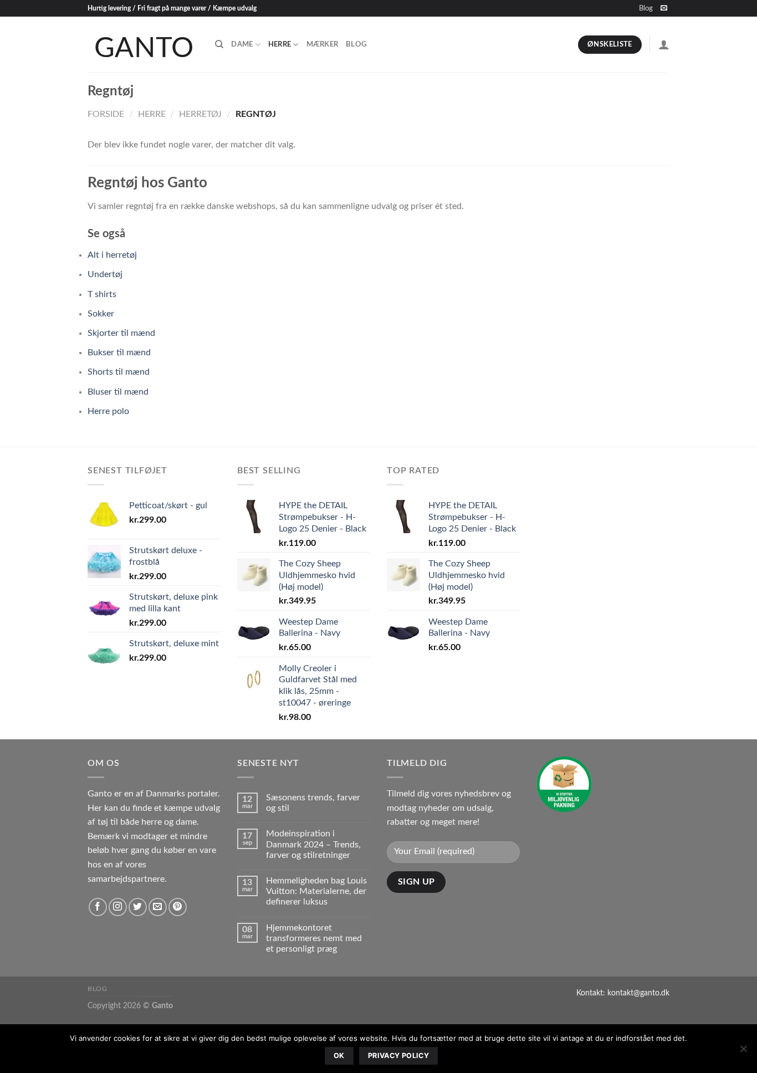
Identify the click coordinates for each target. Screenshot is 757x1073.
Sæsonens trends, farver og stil (313, 803)
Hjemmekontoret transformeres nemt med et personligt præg (314, 938)
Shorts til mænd (119, 371)
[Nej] (743, 1052)
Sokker (101, 313)
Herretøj (200, 114)
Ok (339, 1055)
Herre (279, 44)
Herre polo (108, 411)
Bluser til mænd (118, 391)
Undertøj (105, 274)
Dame (242, 44)
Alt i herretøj (112, 255)
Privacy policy (398, 1055)
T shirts (102, 294)
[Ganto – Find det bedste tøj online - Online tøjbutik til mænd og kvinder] (143, 44)
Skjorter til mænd (121, 333)
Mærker (322, 44)
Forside (106, 114)
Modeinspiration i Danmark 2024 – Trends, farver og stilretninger (313, 844)
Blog (646, 8)
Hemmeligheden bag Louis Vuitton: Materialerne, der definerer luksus (316, 891)
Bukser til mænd (119, 352)
